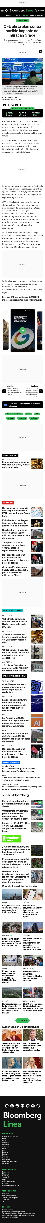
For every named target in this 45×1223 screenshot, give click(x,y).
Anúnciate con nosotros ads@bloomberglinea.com (18, 1214)
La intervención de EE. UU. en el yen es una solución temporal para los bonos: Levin (16, 827)
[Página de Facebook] (7, 1106)
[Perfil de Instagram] (22, 1106)
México (28, 414)
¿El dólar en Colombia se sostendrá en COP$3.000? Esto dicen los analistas (15, 668)
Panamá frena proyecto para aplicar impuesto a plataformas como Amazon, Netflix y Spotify (32, 911)
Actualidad (22, 21)
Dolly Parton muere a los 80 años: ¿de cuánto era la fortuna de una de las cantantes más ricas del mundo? (32, 1077)
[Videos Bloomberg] (22, 795)
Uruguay (5, 1156)
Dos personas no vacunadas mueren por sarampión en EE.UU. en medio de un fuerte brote (16, 512)
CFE (37, 414)
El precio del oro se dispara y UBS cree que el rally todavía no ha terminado (16, 465)
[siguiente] (41, 391)
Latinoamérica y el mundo (10, 1136)
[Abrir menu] (2, 10)
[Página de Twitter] (12, 1106)
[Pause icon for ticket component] (2, 15)
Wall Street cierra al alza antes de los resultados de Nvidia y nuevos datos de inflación (14, 623)
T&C (3, 1201)
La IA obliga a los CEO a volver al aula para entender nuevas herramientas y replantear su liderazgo (15, 722)
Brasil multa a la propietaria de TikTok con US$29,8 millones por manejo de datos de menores (16, 534)
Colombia (5, 1144)
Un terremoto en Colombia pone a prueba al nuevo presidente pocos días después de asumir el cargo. (15, 814)
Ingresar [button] (41, 10)
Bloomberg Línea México (14, 414)
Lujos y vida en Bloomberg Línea (21, 1026)
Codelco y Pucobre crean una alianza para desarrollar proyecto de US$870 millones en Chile (15, 571)
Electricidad (22, 418)
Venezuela (5, 1146)
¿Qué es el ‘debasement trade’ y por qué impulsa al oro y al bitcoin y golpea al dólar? (14, 638)
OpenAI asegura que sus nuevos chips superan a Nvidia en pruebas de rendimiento (14, 688)
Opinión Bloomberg (11, 762)
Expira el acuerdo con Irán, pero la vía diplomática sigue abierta (15, 804)
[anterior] (4, 391)
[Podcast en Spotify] (38, 1106)
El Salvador (6, 1160)
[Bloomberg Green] (22, 839)
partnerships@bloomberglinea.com (13, 1212)
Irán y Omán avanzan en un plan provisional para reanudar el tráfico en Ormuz (11, 908)
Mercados (5, 1174)
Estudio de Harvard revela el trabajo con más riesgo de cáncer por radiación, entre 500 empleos (31, 392)
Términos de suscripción (10, 1198)
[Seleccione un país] (6, 10)
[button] (40, 51)
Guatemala (5, 1164)
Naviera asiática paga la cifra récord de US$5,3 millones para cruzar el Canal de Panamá (11, 1008)
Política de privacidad (9, 1196)
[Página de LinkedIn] (27, 1106)
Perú (3, 1150)
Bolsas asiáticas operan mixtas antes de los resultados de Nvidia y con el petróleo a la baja (15, 559)
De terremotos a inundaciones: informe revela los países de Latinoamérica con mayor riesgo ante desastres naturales (16, 876)
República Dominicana (9, 1162)
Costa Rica (5, 1158)
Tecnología (5, 1199)
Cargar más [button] (22, 1020)
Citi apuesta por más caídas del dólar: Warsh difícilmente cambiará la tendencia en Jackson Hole (15, 654)
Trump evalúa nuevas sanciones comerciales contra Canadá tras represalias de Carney (13, 546)
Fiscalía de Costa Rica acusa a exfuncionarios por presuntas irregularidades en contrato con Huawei (32, 944)
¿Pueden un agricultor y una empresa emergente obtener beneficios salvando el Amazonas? (16, 850)
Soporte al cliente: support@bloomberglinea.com (18, 1215)
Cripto (4, 1180)
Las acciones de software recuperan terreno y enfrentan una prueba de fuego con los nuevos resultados (14, 705)
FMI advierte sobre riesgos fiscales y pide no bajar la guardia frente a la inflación (15, 523)
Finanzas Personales (9, 1182)
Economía (5, 1172)
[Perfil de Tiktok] (33, 1106)
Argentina (5, 1142)
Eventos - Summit (7, 1210)
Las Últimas (34, 418)
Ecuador (5, 1152)
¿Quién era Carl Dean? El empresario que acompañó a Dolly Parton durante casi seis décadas (12, 1047)
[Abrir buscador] (35, 10)
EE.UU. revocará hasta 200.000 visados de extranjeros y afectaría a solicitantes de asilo (33, 1007)
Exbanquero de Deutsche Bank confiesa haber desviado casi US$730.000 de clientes (9, 977)
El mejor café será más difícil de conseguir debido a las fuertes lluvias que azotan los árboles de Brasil (16, 863)
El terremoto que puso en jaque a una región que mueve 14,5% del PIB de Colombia (12, 942)
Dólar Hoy (5, 1176)
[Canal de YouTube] (17, 1106)
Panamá (4, 1154)
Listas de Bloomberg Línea (10, 1185)
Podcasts (5, 1183)
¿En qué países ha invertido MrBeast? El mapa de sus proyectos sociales (14, 391)
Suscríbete (5, 1194)
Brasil (4, 1138)
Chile (4, 1148)
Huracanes (11, 418)
